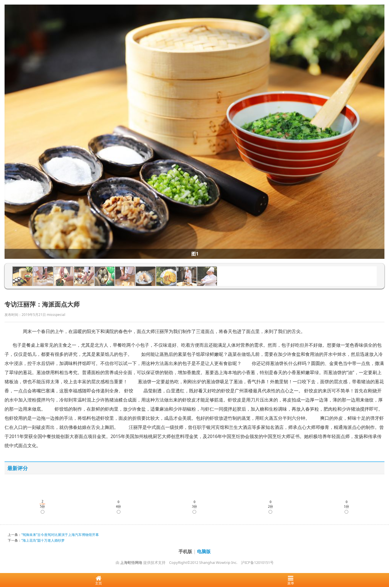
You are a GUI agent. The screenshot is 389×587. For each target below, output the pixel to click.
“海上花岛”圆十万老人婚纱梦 (43, 540)
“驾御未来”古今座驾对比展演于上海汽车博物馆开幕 (60, 534)
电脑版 (204, 551)
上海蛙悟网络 (131, 562)
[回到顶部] (381, 565)
